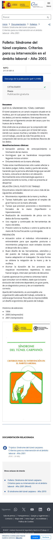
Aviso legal (29, 518)
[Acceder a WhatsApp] (16, 510)
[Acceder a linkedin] (40, 510)
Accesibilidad (41, 518)
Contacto (9, 518)
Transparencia (23, 515)
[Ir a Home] (23, 5)
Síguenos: (6, 509)
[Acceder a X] (24, 510)
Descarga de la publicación (23, 78)
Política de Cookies (26, 521)
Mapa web (19, 518)
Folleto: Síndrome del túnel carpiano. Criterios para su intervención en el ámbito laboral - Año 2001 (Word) (27, 483)
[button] (48, 5)
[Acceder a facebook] (49, 510)
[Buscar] (48, 17)
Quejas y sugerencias (39, 515)
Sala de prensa (9, 515)
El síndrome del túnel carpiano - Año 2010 (27, 491)
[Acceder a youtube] (32, 510)
